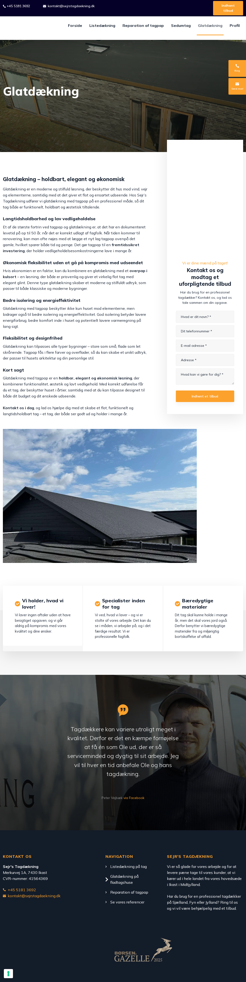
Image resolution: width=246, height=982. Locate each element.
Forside (75, 25)
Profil (235, 25)
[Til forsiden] (26, 28)
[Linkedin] (38, 952)
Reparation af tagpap (143, 25)
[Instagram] (7, 952)
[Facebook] (23, 952)
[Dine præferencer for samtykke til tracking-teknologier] (8, 973)
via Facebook (133, 798)
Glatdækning (210, 25)
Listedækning (102, 25)
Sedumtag (181, 25)
